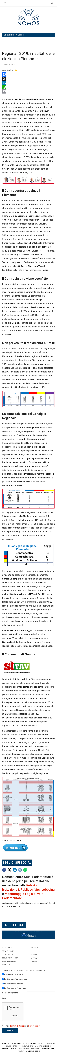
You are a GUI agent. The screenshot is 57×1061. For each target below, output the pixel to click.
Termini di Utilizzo (17, 1026)
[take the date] (28, 934)
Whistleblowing (8, 948)
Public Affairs (30, 889)
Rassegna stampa (9, 961)
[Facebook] (28, 74)
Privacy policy (34, 1026)
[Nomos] (28, 17)
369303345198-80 (49, 1048)
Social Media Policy (10, 958)
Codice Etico (7, 1043)
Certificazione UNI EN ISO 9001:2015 (26, 1043)
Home (12, 35)
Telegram (34, 961)
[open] (5, 3)
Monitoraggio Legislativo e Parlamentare (22, 896)
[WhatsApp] (28, 87)
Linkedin (34, 955)
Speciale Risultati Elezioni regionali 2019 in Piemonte (28, 848)
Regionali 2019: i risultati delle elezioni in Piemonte (28, 56)
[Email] (28, 91)
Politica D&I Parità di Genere (29, 1051)
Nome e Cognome (10, 992)
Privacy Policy (8, 951)
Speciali (21, 35)
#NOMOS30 (6, 965)
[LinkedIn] (28, 83)
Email (4, 998)
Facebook (34, 948)
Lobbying (48, 889)
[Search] (52, 3)
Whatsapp (35, 958)
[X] (28, 79)
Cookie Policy (7, 954)
